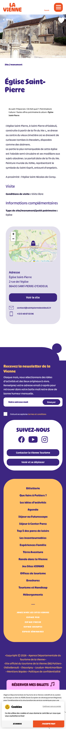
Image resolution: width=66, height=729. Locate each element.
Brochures (33, 580)
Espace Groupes (33, 626)
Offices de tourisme (33, 573)
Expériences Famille (33, 545)
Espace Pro (33, 617)
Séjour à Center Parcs (33, 524)
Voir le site (33, 297)
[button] (33, 243)
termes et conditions (37, 414)
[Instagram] (44, 440)
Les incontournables (33, 538)
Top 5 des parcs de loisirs (33, 531)
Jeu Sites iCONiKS (33, 566)
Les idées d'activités (33, 502)
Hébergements (33, 595)
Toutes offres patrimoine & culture (31, 112)
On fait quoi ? (33, 109)
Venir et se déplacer (33, 462)
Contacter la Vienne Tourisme (33, 452)
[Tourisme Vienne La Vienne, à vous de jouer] (12, 7)
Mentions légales (17, 671)
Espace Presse (33, 622)
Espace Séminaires (33, 631)
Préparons (21, 109)
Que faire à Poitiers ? (33, 495)
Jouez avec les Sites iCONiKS (33, 612)
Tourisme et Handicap (33, 588)
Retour (9, 19)
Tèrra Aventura (33, 552)
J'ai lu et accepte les (28, 414)
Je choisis (17, 724)
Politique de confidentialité (44, 671)
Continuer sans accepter (52, 706)
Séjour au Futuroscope (33, 517)
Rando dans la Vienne (33, 559)
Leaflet (37, 261)
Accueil (12, 109)
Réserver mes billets (30, 684)
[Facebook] (21, 440)
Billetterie (33, 488)
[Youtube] (33, 440)
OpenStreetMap (45, 261)
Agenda (33, 510)
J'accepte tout (48, 724)
